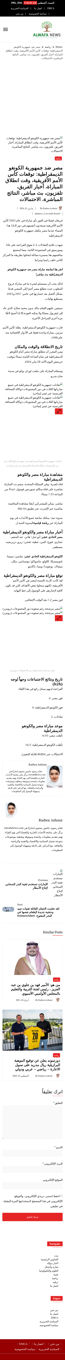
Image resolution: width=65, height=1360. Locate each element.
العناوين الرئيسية (49, 1259)
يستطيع (58, 299)
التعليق (58, 1103)
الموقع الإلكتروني (53, 1180)
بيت (56, 1255)
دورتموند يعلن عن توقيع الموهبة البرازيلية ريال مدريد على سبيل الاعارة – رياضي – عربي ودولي (37, 1064)
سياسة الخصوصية (38, 13)
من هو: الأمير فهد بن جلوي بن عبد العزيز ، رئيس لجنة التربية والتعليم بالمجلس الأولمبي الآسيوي (35, 989)
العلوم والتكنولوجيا (48, 1270)
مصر (44, 230)
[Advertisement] (32, 98)
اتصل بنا (38, 8)
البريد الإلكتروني (52, 1163)
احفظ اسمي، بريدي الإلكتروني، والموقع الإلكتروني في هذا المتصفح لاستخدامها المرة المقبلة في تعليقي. (33, 1201)
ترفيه (55, 1282)
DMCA (50, 8)
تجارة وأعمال (51, 1267)
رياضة (58, 158)
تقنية (55, 1274)
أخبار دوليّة (52, 1263)
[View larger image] (59, 411)
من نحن (19, 13)
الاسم (58, 1147)
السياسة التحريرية (20, 8)
